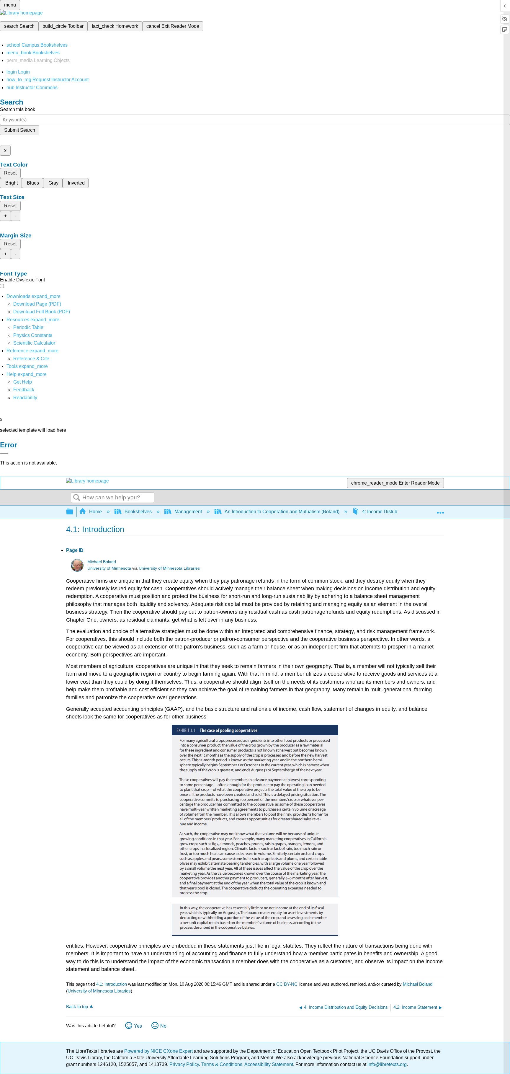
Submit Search (19, 130)
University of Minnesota (109, 568)
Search (77, 498)
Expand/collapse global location (440, 510)
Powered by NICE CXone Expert (159, 1051)
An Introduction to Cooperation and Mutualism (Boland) (282, 511)
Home (95, 511)
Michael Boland (101, 562)
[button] (23, 389)
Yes (138, 1026)
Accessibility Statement (268, 1064)
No (163, 1026)
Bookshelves (138, 511)
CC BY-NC (287, 984)
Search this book (17, 109)
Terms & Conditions (221, 1064)
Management (188, 511)
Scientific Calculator (34, 342)
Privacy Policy (184, 1064)
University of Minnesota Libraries (169, 568)
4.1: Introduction (111, 984)
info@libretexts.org (386, 1064)
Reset (10, 172)
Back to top (77, 1006)
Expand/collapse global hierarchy (73, 512)
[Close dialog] (4, 453)
